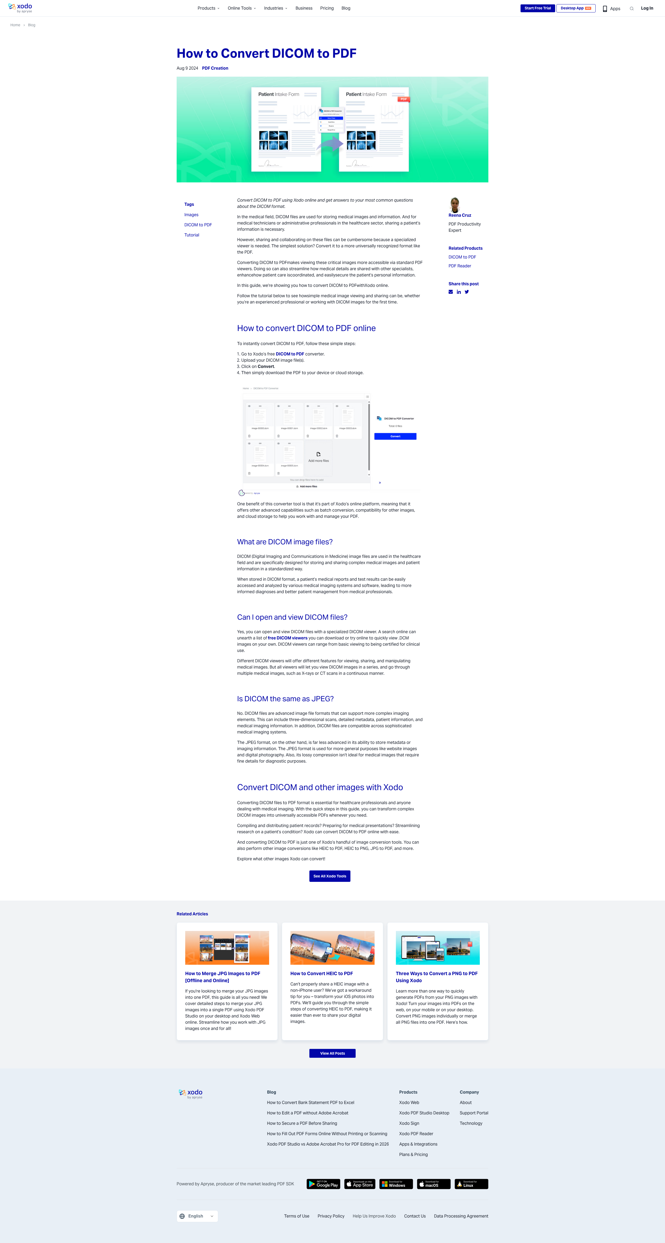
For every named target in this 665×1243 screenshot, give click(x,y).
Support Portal (474, 1113)
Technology (471, 1123)
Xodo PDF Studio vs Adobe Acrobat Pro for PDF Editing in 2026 (328, 1144)
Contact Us (415, 1216)
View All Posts (332, 1053)
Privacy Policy (331, 1216)
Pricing (327, 8)
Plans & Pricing (413, 1154)
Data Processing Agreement (461, 1216)
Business (304, 8)
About (466, 1102)
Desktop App (575, 8)
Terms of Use (296, 1216)
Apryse (207, 1184)
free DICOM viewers (288, 638)
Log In (647, 8)
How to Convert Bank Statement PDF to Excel (310, 1102)
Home (15, 25)
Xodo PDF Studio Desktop (424, 1113)
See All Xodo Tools (330, 876)
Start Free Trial (538, 8)
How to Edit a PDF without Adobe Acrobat (307, 1113)
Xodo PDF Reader (416, 1133)
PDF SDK (285, 1184)
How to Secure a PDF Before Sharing (302, 1123)
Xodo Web (409, 1102)
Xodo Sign (409, 1123)
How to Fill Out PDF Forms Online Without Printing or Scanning (327, 1133)
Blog (346, 8)
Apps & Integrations (418, 1144)
